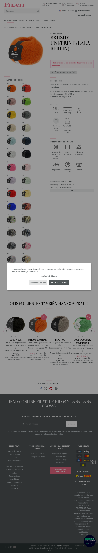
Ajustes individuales (49, 276)
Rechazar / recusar (38, 283)
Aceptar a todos (59, 283)
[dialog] (49, 276)
